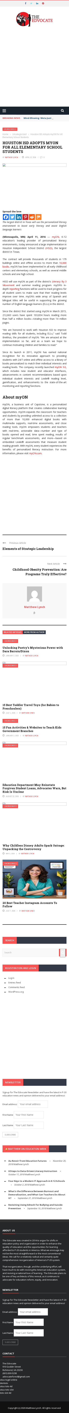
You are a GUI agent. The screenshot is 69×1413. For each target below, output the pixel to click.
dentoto (4, 1383)
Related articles (12, 632)
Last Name (8, 1125)
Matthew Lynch (11, 157)
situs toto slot (7, 1389)
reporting (14, 288)
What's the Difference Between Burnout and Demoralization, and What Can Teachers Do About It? (36, 1195)
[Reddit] (32, 217)
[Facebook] (6, 217)
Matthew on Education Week (27, 1148)
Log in (11, 977)
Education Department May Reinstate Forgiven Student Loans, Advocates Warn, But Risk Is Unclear (34, 788)
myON (55, 236)
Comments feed (16, 987)
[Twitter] (12, 217)
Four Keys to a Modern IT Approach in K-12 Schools (36, 1180)
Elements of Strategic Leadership (28, 549)
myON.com (35, 453)
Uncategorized (10, 129)
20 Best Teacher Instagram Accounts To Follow (30, 904)
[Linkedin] (19, 217)
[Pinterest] (25, 217)
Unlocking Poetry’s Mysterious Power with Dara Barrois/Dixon (33, 649)
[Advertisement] (34, 67)
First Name (8, 1114)
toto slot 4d (5, 1392)
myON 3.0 (60, 367)
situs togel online (8, 1379)
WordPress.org (16, 991)
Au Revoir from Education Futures (27, 1160)
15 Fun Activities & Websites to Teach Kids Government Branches (32, 729)
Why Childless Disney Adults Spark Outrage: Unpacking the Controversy (33, 847)
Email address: (10, 1104)
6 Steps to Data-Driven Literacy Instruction (32, 1171)
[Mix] (38, 217)
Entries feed (14, 982)
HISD (49, 248)
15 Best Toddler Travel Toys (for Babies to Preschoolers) (31, 706)
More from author (34, 632)
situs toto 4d (6, 1386)
